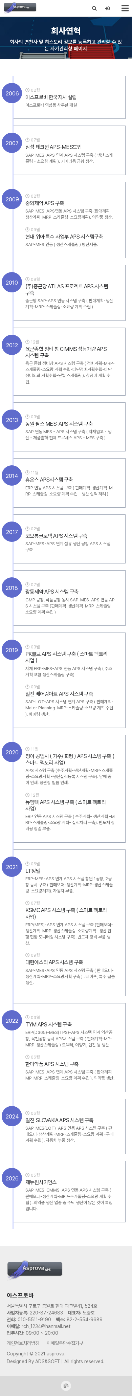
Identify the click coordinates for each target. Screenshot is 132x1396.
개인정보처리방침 (23, 1343)
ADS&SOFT (47, 1361)
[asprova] (20, 8)
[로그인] (107, 8)
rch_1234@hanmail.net (46, 1326)
